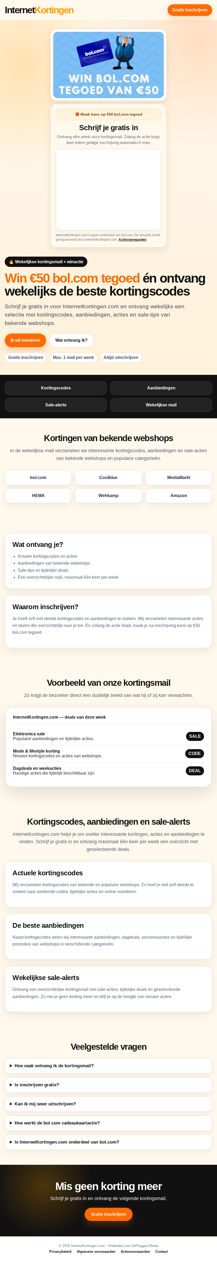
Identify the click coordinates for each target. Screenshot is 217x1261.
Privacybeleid (60, 1252)
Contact (161, 1252)
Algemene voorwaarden (96, 1252)
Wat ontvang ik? (71, 340)
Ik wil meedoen (25, 340)
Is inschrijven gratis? (37, 1084)
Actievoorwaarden (132, 239)
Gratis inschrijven (189, 10)
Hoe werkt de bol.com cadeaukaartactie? (57, 1123)
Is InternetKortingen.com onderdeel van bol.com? (67, 1142)
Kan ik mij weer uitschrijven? (45, 1103)
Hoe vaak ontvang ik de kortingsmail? (54, 1065)
